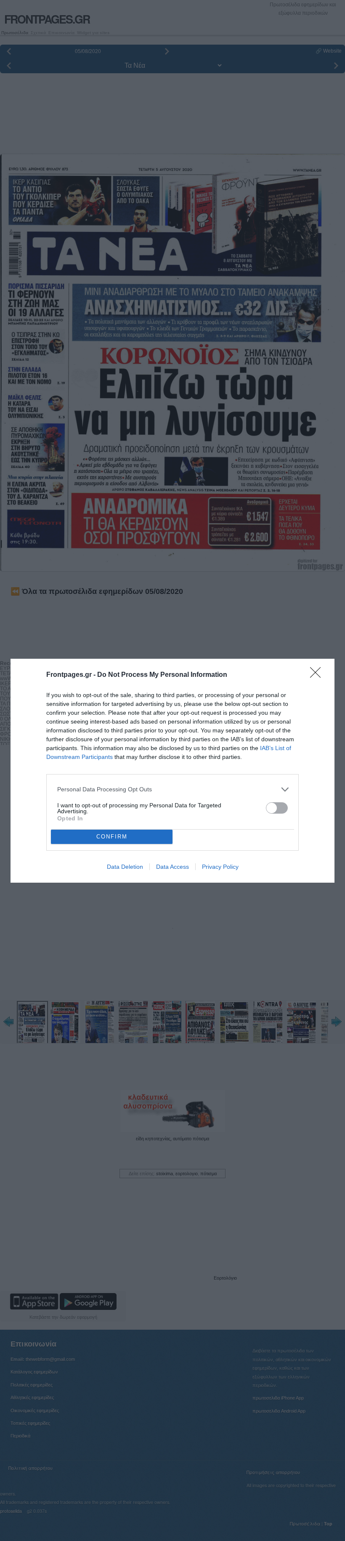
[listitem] (172, 789)
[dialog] (172, 771)
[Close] (318, 675)
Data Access (172, 866)
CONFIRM (111, 836)
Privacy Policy (220, 866)
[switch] (277, 808)
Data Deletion (125, 866)
